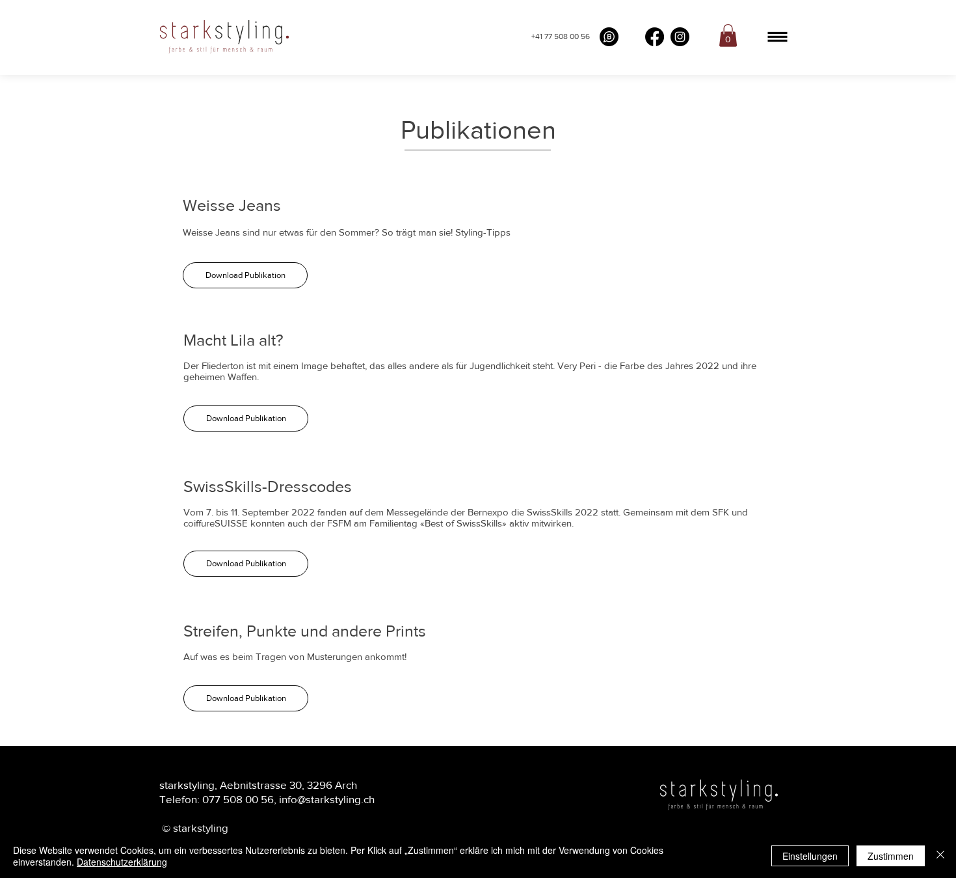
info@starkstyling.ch (327, 799)
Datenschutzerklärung (122, 861)
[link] (728, 35)
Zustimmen (891, 855)
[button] (777, 37)
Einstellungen (810, 855)
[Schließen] (940, 856)
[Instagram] (680, 36)
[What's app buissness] (609, 36)
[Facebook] (654, 36)
